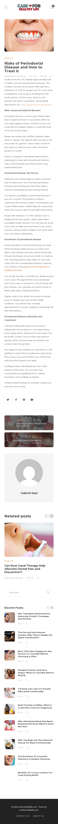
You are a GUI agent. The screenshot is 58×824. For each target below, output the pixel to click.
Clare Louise (9, 578)
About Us (38, 816)
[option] (29, 550)
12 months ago (20, 76)
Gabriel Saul (9, 76)
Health (9, 58)
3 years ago (18, 578)
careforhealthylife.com (28, 810)
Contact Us (23, 816)
